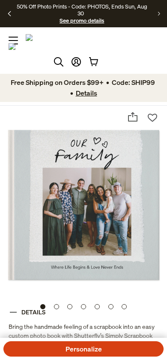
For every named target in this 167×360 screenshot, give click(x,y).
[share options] (132, 117)
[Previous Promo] (9, 13)
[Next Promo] (159, 13)
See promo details (82, 20)
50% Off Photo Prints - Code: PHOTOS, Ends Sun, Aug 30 (82, 10)
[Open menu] (13, 40)
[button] (76, 62)
